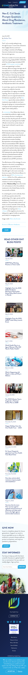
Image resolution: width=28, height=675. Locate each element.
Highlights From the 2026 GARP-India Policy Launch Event (13, 320)
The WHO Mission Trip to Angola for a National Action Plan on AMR (13, 401)
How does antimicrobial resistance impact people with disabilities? (13, 480)
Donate (22, 2)
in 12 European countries (13, 64)
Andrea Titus (7, 38)
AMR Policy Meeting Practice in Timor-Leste (12, 264)
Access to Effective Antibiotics (11, 224)
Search (9, 2)
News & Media (14, 645)
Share (6, 230)
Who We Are (14, 637)
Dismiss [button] (20, 671)
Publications (14, 648)
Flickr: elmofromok (15, 219)
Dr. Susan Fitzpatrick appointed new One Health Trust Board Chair (13, 453)
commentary (6, 112)
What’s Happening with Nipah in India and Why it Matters (13, 374)
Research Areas (14, 640)
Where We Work (14, 643)
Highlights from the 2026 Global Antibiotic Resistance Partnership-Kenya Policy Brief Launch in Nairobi (13, 291)
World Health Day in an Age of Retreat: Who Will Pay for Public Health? (13, 347)
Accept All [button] (11, 671)
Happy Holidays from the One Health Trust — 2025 (13, 427)
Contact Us (15, 2)
